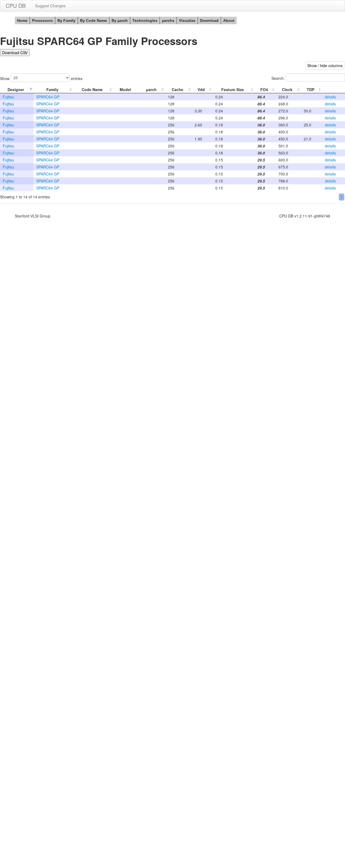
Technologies (144, 20)
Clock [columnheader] (287, 89)
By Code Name (93, 20)
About (228, 20)
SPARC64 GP (47, 96)
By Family (66, 20)
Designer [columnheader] (16, 89)
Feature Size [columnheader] (232, 89)
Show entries (41, 78)
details (330, 96)
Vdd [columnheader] (201, 89)
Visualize (187, 20)
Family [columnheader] (52, 89)
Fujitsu (8, 96)
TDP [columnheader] (310, 89)
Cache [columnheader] (177, 89)
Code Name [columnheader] (92, 89)
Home (22, 20)
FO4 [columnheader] (264, 89)
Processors (42, 20)
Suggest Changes (50, 5)
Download (209, 20)
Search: (278, 78)
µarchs (168, 20)
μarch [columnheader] (151, 89)
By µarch (120, 20)
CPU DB (16, 5)
